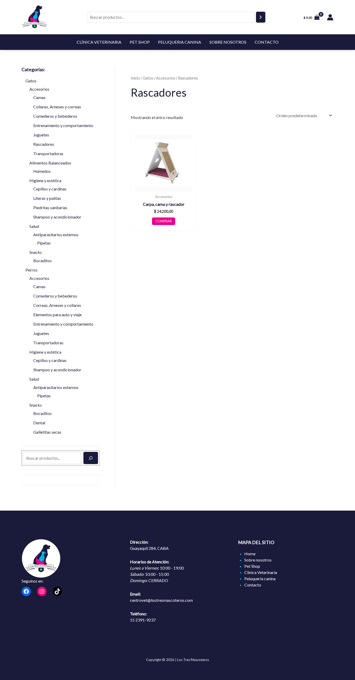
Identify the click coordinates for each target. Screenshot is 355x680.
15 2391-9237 (143, 619)
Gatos (148, 78)
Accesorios (165, 78)
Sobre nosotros (227, 41)
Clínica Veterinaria (99, 41)
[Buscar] (260, 17)
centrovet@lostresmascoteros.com (161, 600)
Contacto (267, 41)
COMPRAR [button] (163, 221)
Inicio (135, 78)
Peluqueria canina (179, 41)
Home (249, 553)
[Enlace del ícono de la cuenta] (330, 17)
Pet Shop (140, 41)
